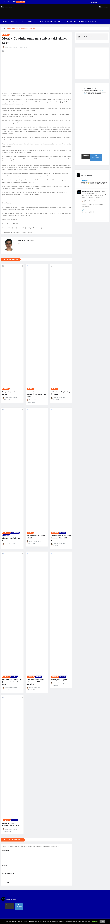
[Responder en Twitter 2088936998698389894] (83, 213)
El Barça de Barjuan (59, 680)
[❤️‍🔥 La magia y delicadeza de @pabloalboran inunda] (103, 137)
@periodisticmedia (85, 37)
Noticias (15, 22)
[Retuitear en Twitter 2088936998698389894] (86, 213)
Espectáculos (29, 22)
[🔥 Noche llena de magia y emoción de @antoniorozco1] (92, 138)
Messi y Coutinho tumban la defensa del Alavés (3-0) (21, 28)
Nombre (5, 865)
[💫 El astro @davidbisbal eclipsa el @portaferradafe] (92, 107)
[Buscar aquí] (108, 21)
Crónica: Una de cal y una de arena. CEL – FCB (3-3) (61, 538)
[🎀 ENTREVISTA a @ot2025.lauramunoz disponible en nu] (103, 109)
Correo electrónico (8, 873)
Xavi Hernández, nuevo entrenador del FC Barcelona (35, 682)
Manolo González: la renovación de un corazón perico (36, 394)
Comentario (5, 850)
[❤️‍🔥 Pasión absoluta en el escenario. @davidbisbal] (81, 108)
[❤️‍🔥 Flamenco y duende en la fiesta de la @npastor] (81, 136)
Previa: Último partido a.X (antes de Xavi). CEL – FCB (12, 682)
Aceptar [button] (102, 921)
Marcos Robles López (11, 47)
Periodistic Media (87, 191)
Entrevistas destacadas (51, 22)
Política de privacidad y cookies (81, 22)
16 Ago (103, 191)
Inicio (5, 22)
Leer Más (95, 921)
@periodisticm (97, 191)
